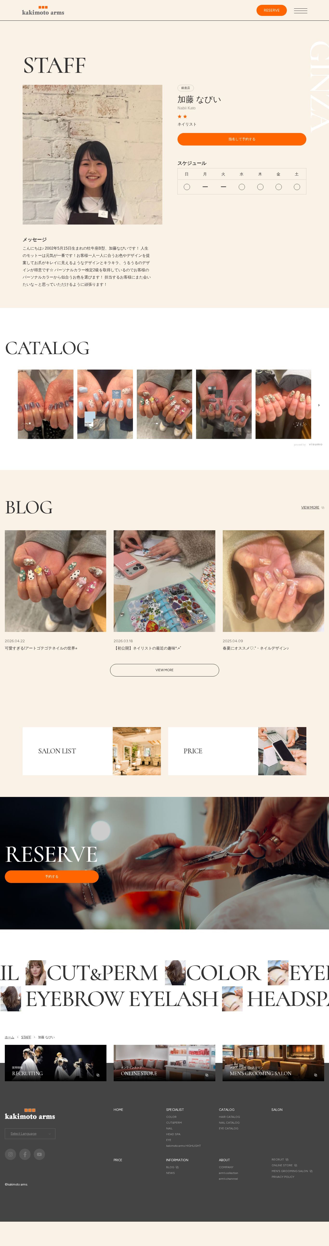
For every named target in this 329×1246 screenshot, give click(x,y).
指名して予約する (242, 139)
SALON (277, 1110)
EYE (168, 1140)
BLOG (170, 1167)
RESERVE (272, 10)
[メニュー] (300, 10)
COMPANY (226, 1167)
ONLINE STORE (282, 1165)
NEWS (170, 1173)
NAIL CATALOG (229, 1122)
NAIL (169, 1128)
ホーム (9, 1037)
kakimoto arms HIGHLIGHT (183, 1145)
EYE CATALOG (228, 1128)
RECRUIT (278, 1159)
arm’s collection (228, 1173)
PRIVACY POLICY (283, 1177)
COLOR (171, 1117)
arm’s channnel (228, 1178)
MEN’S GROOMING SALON (290, 1171)
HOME (118, 1110)
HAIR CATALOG (229, 1117)
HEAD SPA (173, 1134)
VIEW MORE (310, 508)
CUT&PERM (174, 1122)
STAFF (26, 1037)
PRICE (118, 1160)
